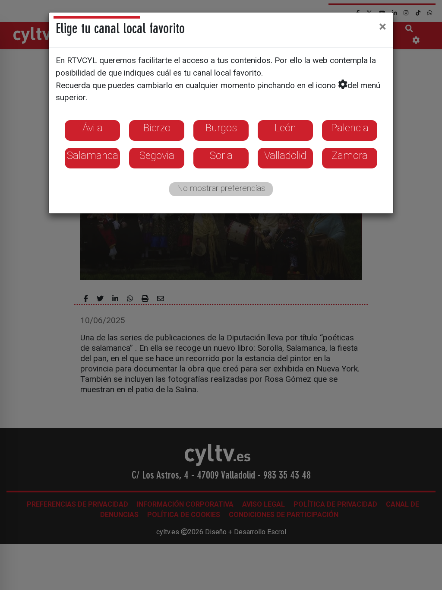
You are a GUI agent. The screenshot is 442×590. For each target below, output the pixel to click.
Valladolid (285, 155)
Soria (221, 155)
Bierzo (156, 128)
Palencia (350, 128)
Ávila (92, 128)
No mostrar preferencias (221, 188)
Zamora (350, 155)
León (285, 128)
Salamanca (92, 155)
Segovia (156, 155)
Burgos (221, 128)
